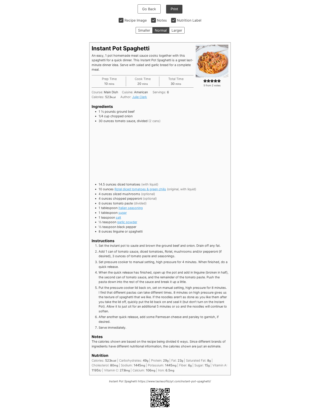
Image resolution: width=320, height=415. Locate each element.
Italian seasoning (130, 208)
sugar (122, 212)
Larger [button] (177, 30)
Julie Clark (139, 97)
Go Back (149, 9)
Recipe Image (136, 20)
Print (174, 9)
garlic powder (127, 222)
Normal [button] (161, 30)
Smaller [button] (144, 30)
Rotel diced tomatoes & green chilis (140, 189)
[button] (205, 81)
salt (118, 217)
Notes (162, 20)
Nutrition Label (189, 20)
